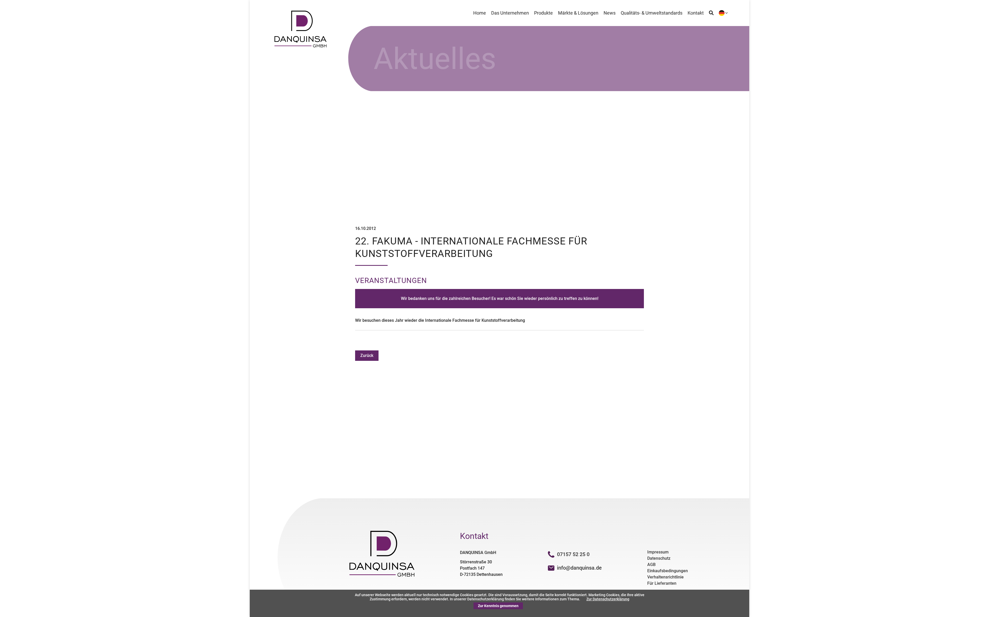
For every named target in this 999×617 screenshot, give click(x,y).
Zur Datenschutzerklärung (607, 599)
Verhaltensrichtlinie (665, 577)
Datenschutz (658, 558)
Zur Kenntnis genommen (498, 606)
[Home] (300, 45)
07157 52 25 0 (573, 554)
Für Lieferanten (661, 583)
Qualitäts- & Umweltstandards (651, 13)
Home (479, 13)
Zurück (366, 355)
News (610, 13)
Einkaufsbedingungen (667, 570)
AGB (651, 564)
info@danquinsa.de (579, 568)
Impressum (658, 552)
